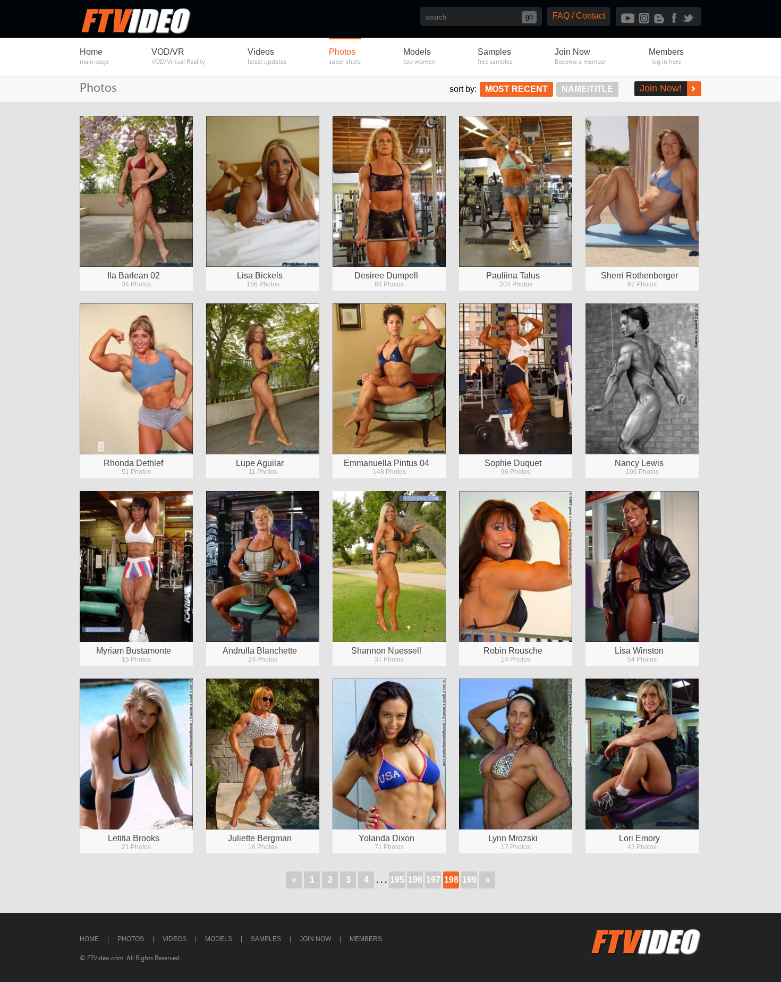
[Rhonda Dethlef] (136, 378)
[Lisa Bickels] (262, 191)
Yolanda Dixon (386, 838)
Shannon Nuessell (386, 650)
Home (89, 939)
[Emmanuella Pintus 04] (389, 378)
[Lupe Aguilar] (262, 378)
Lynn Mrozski (513, 838)
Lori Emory (639, 838)
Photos (130, 939)
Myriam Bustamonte (133, 650)
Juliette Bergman (260, 838)
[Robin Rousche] (515, 566)
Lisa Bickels (260, 275)
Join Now (315, 939)
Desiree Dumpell (386, 275)
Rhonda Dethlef (133, 463)
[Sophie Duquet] (515, 378)
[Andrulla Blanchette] (262, 566)
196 (415, 879)
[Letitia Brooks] (136, 754)
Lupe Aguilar (260, 463)
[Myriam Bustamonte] (136, 566)
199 (469, 879)
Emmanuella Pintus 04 (386, 463)
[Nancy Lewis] (642, 378)
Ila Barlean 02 (133, 275)
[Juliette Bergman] (262, 754)
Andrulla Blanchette (260, 650)
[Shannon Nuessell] (389, 566)
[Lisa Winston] (642, 566)
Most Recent (516, 89)
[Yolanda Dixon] (389, 754)
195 (397, 879)
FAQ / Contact (579, 15)
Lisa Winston (639, 650)
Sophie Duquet (513, 463)
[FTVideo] (135, 31)
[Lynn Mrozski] (515, 754)
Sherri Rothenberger (639, 275)
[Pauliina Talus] (515, 191)
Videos (174, 939)
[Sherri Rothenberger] (642, 191)
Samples (266, 939)
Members (366, 939)
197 (433, 879)
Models (218, 939)
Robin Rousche (512, 650)
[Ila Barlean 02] (136, 191)
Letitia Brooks (133, 838)
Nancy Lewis (639, 463)
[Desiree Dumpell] (389, 191)
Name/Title (587, 89)
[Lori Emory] (642, 754)
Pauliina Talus (513, 275)
